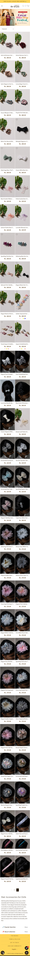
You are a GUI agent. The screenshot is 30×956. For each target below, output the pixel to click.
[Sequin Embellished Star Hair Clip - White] (23, 348)
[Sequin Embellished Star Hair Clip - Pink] (20, 348)
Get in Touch (14, 942)
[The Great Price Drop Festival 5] (15, 17)
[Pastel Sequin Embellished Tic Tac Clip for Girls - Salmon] (8, 348)
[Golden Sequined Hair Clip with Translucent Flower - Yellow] (23, 318)
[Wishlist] (26, 6)
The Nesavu (14, 936)
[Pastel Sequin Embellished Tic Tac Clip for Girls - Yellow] (6, 348)
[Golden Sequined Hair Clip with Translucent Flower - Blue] (25, 318)
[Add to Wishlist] (2, 33)
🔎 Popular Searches (15, 927)
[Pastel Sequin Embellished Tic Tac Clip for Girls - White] (10, 348)
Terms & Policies (14, 939)
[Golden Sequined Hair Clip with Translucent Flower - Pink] (20, 318)
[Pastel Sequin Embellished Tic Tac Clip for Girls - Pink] (5, 348)
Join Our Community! (15, 946)
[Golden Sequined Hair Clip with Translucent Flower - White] (21, 318)
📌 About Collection (15, 932)
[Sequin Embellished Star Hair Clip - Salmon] (25, 348)
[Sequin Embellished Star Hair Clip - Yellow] (21, 348)
